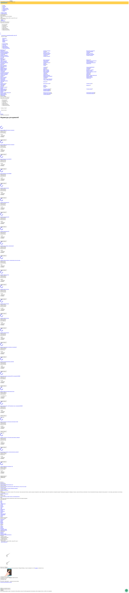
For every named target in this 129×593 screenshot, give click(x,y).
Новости (1, 532)
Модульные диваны (4, 62)
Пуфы (44, 63)
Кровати (3, 41)
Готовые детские (89, 53)
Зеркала (1, 81)
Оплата (3, 7)
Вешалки (45, 81)
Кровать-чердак (89, 77)
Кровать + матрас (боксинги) (91, 75)
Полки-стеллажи (3, 77)
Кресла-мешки (46, 60)
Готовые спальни (46, 56)
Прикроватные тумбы (47, 76)
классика (1, 506)
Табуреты (88, 73)
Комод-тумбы (46, 69)
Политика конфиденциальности (5, 534)
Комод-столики (46, 70)
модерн (1, 510)
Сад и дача (4, 45)
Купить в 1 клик (3, 154)
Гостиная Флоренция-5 (4, 490)
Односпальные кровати (90, 92)
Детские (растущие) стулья (91, 71)
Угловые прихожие (3, 53)
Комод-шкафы (46, 71)
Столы (1, 523)
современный (2, 514)
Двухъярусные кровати (47, 93)
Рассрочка (4, 6)
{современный (2, 503)
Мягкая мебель (5, 46)
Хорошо (2, 590)
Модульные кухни (46, 53)
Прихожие (2, 50)
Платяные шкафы (46, 89)
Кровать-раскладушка (47, 92)
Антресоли (45, 67)
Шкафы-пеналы (3, 89)
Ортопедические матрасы (91, 60)
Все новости (2, 482)
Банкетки (45, 64)
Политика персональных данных (6, 582)
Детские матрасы (89, 61)
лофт (1, 508)
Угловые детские (89, 55)
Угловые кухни (46, 54)
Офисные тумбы (46, 75)
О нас (1, 525)
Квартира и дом (5, 44)
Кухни (3, 39)
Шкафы (1, 67)
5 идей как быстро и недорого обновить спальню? (9, 488)
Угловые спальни (89, 51)
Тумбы (44, 73)
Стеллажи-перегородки (4, 72)
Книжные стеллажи (4, 73)
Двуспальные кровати (90, 93)
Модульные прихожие (4, 52)
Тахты (44, 65)
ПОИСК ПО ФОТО (3, 2)
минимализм (2, 509)
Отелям (3, 10)
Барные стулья (89, 70)
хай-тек (1, 515)
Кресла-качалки (46, 59)
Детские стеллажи (3, 74)
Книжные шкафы (46, 90)
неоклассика (2, 511)
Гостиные (2, 54)
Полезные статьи (3, 533)
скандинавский (3, 513)
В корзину (2, 136)
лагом (1, 507)
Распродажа (4, 38)
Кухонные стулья (89, 69)
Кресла (1, 64)
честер (1, 516)
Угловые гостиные (46, 50)
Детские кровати (46, 94)
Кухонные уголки (46, 62)
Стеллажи (2, 71)
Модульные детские (90, 54)
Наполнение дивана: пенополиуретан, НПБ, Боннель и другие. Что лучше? (13, 486)
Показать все (3, 477)
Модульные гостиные (4, 56)
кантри (1, 505)
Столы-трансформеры (90, 67)
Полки (1, 76)
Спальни (44, 55)
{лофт (1, 502)
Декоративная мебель (6, 48)
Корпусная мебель (5, 47)
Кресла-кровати (3, 65)
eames (1, 501)
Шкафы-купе (3, 69)
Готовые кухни (46, 52)
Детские (87, 52)
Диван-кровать (3, 61)
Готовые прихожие (4, 51)
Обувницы (45, 74)
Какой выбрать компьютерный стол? (6, 484)
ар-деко (1, 504)
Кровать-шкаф (89, 76)
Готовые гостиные (4, 55)
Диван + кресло (3, 60)
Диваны (1, 59)
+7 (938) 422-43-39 (3, 13)
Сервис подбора (5, 8)
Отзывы (3, 5)
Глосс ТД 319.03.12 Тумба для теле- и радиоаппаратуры (10, 496)
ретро (1, 512)
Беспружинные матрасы (91, 62)
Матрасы (87, 59)
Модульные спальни (90, 50)
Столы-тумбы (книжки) (47, 79)
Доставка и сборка (3, 529)
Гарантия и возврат (3, 530)
